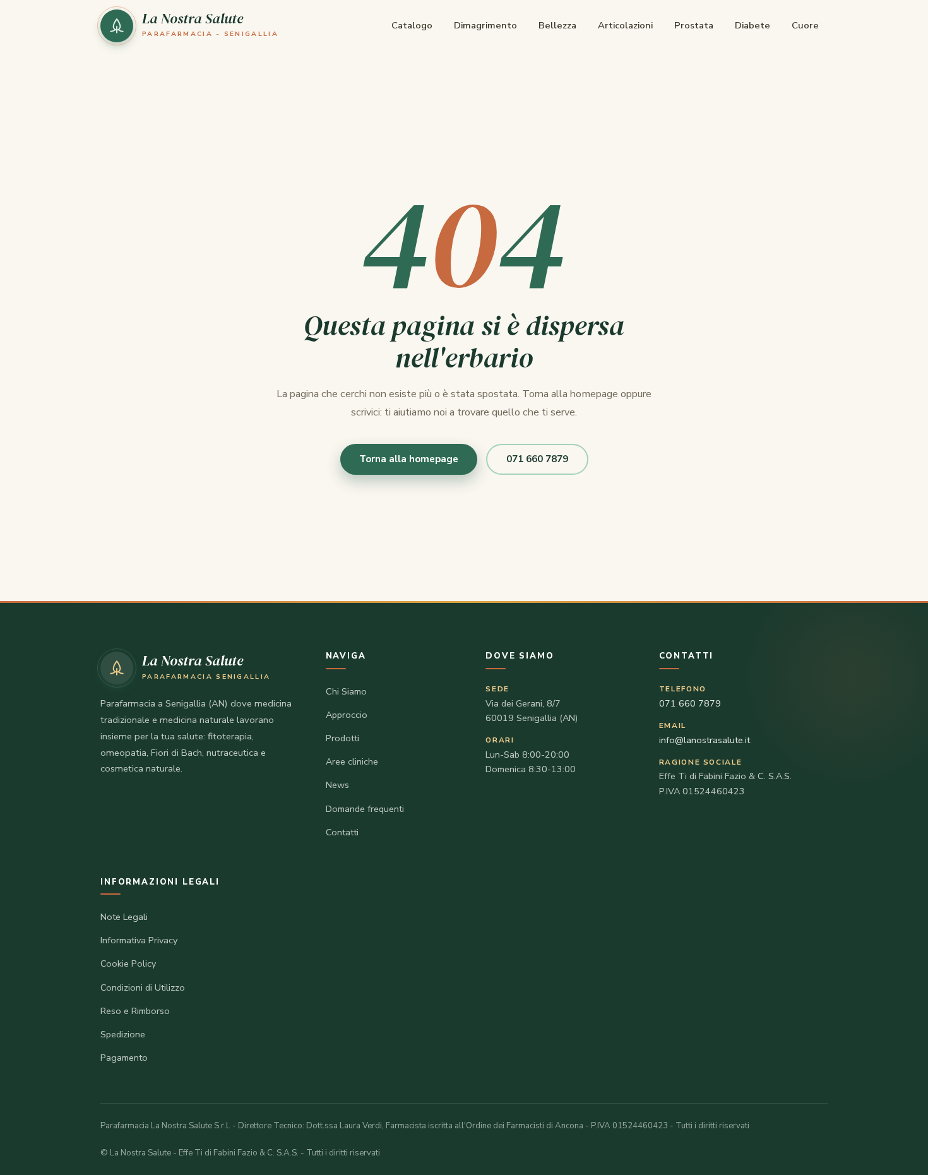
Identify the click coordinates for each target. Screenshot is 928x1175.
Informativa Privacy (138, 940)
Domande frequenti (365, 808)
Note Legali (124, 916)
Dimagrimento (485, 25)
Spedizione (122, 1034)
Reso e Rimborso (135, 1011)
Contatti (342, 832)
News (337, 784)
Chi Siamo (346, 691)
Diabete (752, 25)
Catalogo (411, 25)
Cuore (805, 25)
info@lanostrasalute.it (704, 740)
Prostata (693, 25)
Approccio (346, 714)
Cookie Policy (128, 963)
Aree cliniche (352, 761)
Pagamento (124, 1057)
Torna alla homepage (408, 459)
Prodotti (342, 738)
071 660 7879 (537, 459)
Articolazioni (625, 25)
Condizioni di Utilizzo (142, 987)
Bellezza (557, 25)
